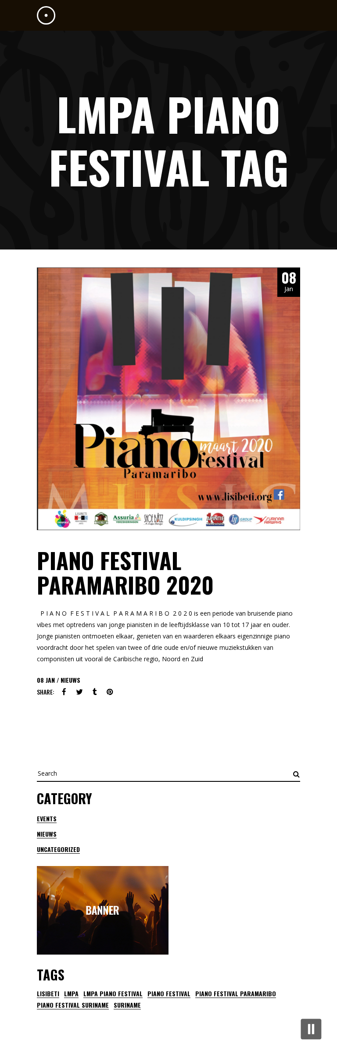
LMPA (71, 993)
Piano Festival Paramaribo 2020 (125, 572)
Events (47, 818)
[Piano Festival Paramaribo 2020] (168, 398)
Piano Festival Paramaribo (235, 993)
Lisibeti (48, 993)
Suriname (127, 1005)
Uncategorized (58, 849)
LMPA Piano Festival (113, 993)
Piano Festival (168, 993)
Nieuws (70, 679)
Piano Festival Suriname (73, 1005)
